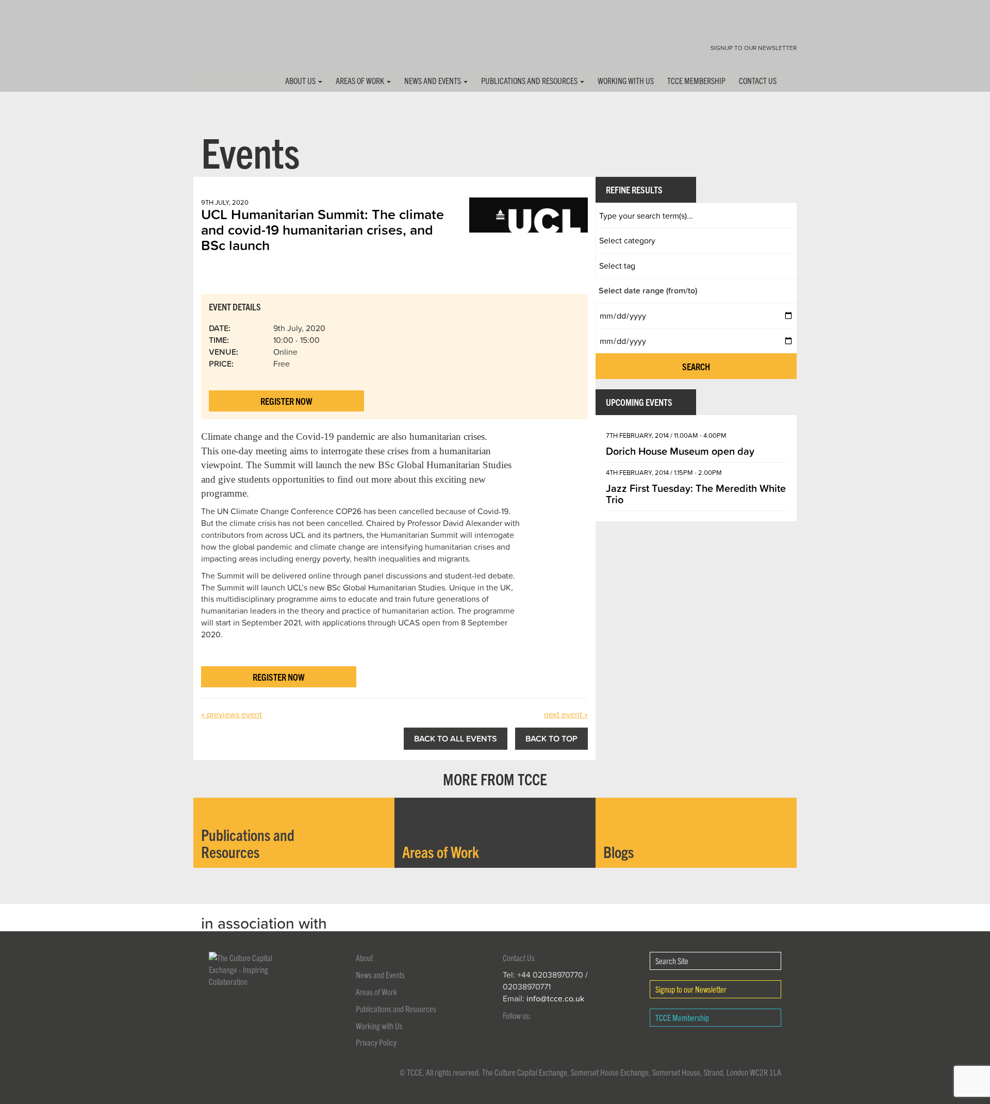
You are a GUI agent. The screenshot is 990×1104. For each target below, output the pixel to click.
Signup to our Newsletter (754, 47)
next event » (566, 714)
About (364, 957)
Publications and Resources (530, 80)
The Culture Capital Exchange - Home (225, 42)
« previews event (231, 714)
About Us (301, 80)
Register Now (286, 401)
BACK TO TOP (551, 738)
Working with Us (626, 80)
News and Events (433, 80)
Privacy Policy (376, 1042)
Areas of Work (361, 80)
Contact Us (758, 80)
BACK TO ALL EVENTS (455, 738)
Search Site (671, 960)
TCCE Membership (696, 80)
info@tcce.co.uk (555, 998)
